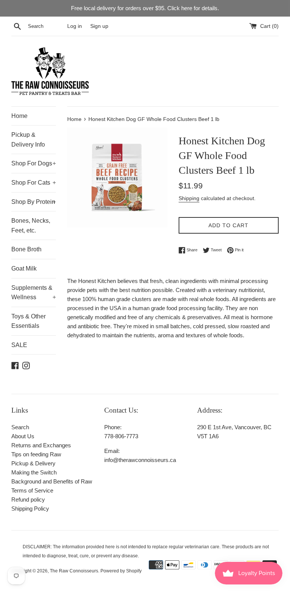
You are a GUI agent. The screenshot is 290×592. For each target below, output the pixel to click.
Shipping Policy (30, 508)
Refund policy (28, 499)
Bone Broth (26, 249)
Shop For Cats (33, 182)
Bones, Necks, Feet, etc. (30, 225)
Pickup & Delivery (33, 463)
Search (20, 427)
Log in (74, 26)
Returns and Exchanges (41, 445)
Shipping (189, 198)
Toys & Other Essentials (28, 321)
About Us (22, 436)
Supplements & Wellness (33, 293)
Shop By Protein (33, 202)
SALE (19, 345)
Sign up (99, 26)
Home (19, 116)
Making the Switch (34, 472)
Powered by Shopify (121, 571)
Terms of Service (32, 490)
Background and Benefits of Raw (51, 481)
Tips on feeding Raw (36, 454)
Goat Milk (24, 268)
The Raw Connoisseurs (74, 571)
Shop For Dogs (33, 163)
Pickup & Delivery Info (28, 140)
